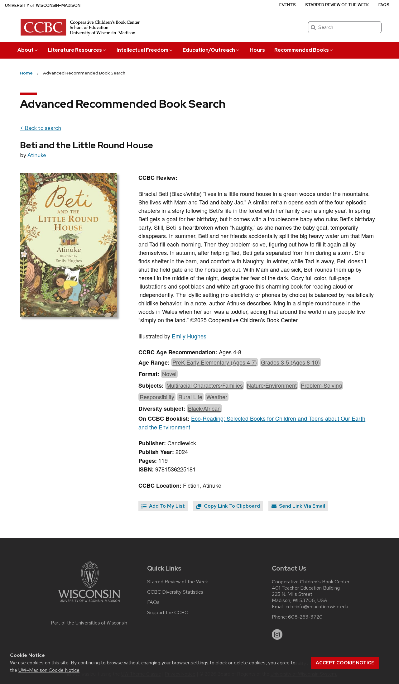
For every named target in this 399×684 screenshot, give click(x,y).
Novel (169, 374)
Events (287, 4)
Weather (216, 397)
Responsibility (157, 397)
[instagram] (277, 634)
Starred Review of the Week (337, 4)
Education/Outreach (209, 50)
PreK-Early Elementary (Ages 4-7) (214, 362)
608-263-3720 (305, 617)
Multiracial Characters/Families (204, 385)
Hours (257, 50)
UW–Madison (42, 5)
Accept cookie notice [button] (345, 663)
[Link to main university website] (89, 603)
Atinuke (36, 155)
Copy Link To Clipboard (231, 506)
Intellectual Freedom (142, 50)
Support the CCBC (167, 613)
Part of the (89, 623)
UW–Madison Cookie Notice (48, 670)
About (25, 50)
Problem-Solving (321, 385)
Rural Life (190, 397)
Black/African (204, 408)
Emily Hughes (189, 336)
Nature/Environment (272, 385)
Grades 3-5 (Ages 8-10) (290, 362)
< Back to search (40, 128)
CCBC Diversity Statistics (175, 592)
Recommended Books (301, 50)
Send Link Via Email (301, 506)
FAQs (383, 4)
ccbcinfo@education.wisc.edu (317, 607)
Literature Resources (75, 50)
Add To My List (166, 506)
